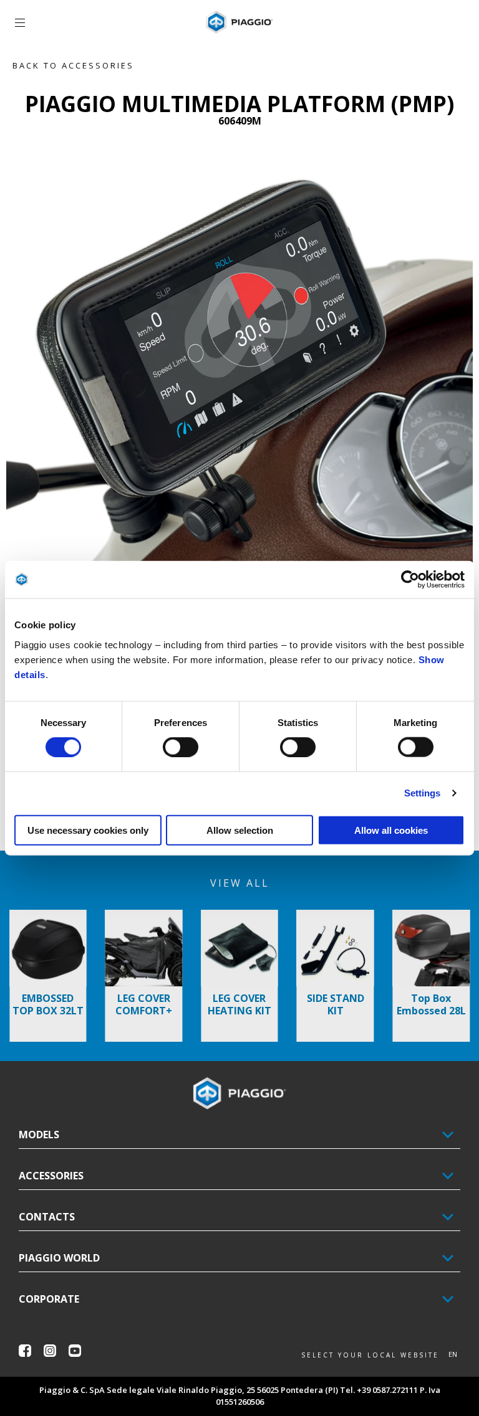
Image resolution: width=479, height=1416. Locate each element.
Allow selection (239, 829)
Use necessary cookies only (87, 829)
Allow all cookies (391, 829)
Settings (422, 793)
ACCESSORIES (51, 1175)
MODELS (39, 1134)
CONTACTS (47, 1217)
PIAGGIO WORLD (59, 1258)
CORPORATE (49, 1299)
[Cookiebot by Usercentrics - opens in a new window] (410, 579)
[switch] (180, 747)
